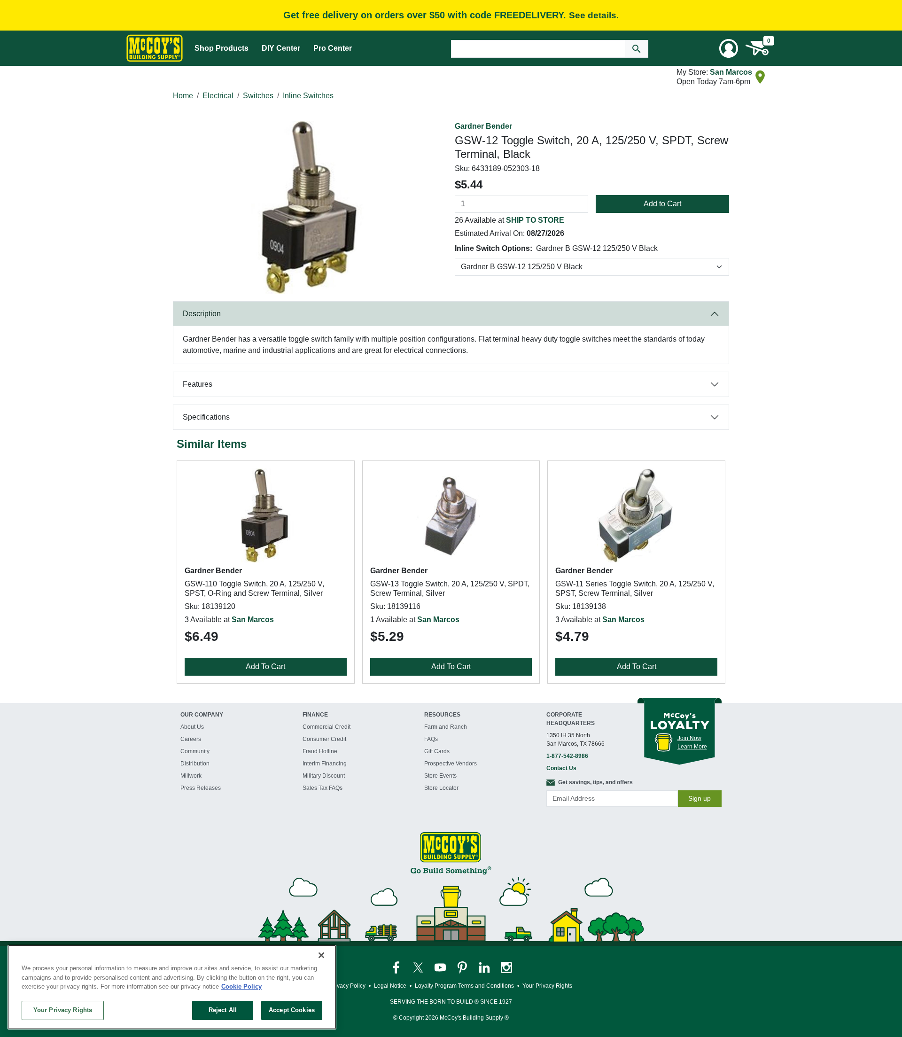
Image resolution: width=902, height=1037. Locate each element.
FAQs (431, 739)
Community (195, 751)
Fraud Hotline (320, 751)
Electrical (217, 96)
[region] (172, 987)
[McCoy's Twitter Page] (419, 967)
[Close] (321, 955)
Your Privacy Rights (62, 1010)
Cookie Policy (241, 986)
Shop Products (221, 48)
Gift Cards (437, 751)
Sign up (699, 798)
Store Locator (441, 788)
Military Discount (324, 775)
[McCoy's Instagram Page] (506, 967)
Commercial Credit (326, 727)
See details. (594, 15)
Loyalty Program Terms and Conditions (464, 985)
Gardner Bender (483, 126)
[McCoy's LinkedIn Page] (485, 967)
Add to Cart (662, 204)
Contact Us (561, 768)
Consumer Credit (324, 739)
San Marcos (731, 72)
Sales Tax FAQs (322, 788)
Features (197, 384)
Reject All (223, 1010)
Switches (258, 96)
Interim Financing (325, 763)
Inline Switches (308, 96)
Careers (190, 739)
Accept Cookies (292, 1010)
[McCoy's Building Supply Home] (154, 48)
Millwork (191, 775)
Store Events (440, 775)
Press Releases (200, 788)
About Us (192, 727)
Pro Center (332, 48)
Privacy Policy (347, 985)
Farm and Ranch (445, 727)
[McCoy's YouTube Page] (441, 967)
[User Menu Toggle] (728, 48)
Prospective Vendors (450, 763)
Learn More (692, 746)
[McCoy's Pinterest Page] (463, 967)
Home (183, 96)
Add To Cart (265, 667)
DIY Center (281, 48)
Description (202, 314)
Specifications (206, 417)
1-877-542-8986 (567, 756)
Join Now (689, 738)
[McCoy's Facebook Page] (396, 967)
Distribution (195, 763)
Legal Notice (390, 985)
